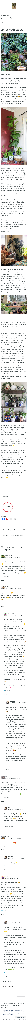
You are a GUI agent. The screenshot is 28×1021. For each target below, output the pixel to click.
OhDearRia (5, 15)
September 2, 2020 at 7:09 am (18, 702)
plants (4, 532)
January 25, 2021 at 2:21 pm (15, 922)
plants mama (19, 535)
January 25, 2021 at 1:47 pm (12, 878)
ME (6, 776)
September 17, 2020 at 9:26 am (16, 858)
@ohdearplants (6, 475)
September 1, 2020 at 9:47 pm (15, 615)
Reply (2, 580)
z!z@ (6, 876)
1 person (8, 576)
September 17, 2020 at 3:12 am (13, 838)
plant (4, 535)
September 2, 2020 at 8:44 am (13, 778)
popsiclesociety (9, 555)
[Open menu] (2, 23)
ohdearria (7, 586)
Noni (7, 452)
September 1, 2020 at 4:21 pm (12, 557)
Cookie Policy (10, 1014)
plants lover (13, 535)
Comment (21, 998)
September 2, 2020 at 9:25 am (15, 809)
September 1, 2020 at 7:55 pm (13, 588)
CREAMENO (11, 613)
